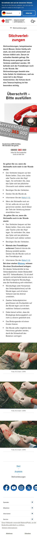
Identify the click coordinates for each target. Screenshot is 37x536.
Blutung (21, 263)
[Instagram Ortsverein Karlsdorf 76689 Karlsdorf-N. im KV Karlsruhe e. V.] (21, 488)
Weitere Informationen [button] (9, 528)
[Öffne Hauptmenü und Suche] (33, 21)
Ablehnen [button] (9, 533)
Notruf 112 (26, 197)
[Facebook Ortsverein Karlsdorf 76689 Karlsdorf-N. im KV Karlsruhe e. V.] (6, 488)
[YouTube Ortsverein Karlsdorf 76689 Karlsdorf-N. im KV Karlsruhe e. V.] (14, 488)
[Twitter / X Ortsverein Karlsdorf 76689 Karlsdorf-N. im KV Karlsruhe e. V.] (29, 488)
